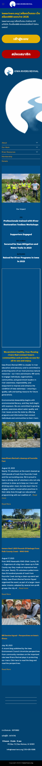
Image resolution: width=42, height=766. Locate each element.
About (4, 142)
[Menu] (3, 4)
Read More (6, 503)
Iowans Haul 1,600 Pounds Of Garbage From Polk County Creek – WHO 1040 (20, 550)
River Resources (8, 152)
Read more (23, 588)
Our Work (6, 147)
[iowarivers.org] (21, 4)
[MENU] (4, 124)
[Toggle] (37, 143)
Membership (7, 156)
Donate (5, 161)
